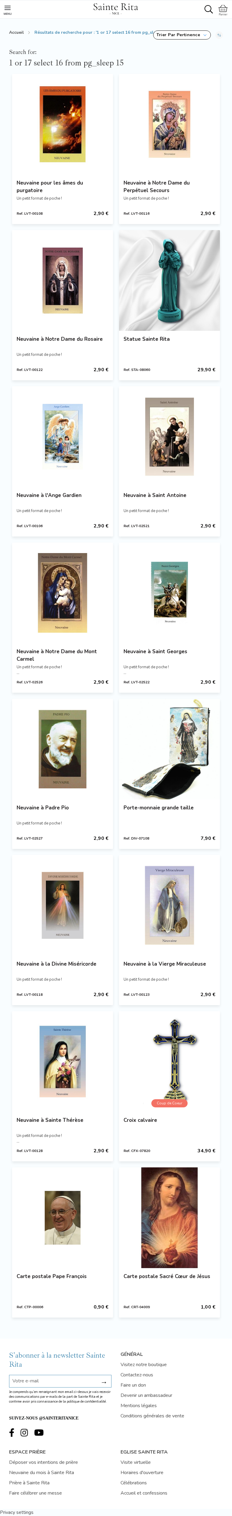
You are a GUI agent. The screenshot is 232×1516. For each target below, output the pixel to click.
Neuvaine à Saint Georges (155, 651)
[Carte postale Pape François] (62, 1217)
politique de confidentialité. (87, 1401)
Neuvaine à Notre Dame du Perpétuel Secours (157, 186)
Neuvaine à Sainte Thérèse (50, 1120)
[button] (182, 35)
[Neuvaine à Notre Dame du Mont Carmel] (62, 593)
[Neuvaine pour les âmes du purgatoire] (62, 124)
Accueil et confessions (144, 1493)
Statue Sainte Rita (147, 339)
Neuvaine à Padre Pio (43, 807)
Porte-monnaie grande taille (159, 807)
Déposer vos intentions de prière (43, 1462)
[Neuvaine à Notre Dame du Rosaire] (62, 280)
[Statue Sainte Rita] (169, 280)
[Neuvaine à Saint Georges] (169, 593)
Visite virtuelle (136, 1462)
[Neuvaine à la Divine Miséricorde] (62, 905)
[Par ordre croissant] (219, 35)
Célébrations (134, 1483)
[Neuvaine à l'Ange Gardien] (62, 436)
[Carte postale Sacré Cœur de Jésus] (169, 1217)
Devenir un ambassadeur (146, 1395)
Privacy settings (17, 1512)
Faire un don (133, 1385)
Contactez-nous (137, 1375)
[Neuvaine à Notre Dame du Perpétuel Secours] (169, 124)
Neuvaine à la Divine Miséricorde (56, 964)
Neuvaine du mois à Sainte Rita (41, 1472)
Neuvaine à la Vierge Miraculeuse (165, 964)
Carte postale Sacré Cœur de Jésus (167, 1276)
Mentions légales (139, 1405)
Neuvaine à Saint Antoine (155, 495)
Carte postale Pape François (52, 1276)
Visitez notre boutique (144, 1364)
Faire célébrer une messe (35, 1493)
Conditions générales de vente (152, 1416)
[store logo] (116, 7)
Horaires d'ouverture (142, 1472)
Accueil (16, 32)
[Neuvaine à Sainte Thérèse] (62, 1061)
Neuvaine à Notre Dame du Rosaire (60, 339)
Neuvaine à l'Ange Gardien (49, 495)
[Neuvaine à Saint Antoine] (169, 436)
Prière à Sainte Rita (29, 1483)
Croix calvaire (140, 1120)
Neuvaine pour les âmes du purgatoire (50, 186)
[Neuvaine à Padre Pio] (62, 749)
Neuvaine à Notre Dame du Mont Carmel (57, 655)
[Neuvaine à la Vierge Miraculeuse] (169, 905)
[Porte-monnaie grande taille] (169, 749)
